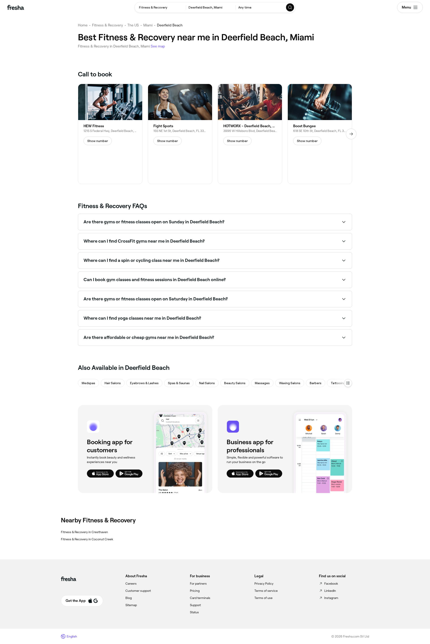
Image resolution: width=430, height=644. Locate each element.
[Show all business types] (348, 383)
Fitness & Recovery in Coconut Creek (87, 539)
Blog (128, 598)
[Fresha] (15, 7)
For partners (198, 583)
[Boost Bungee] (320, 134)
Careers (131, 583)
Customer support (138, 590)
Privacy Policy (263, 583)
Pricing (195, 590)
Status (194, 612)
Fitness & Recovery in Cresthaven (84, 532)
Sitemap (131, 605)
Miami (148, 25)
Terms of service (266, 590)
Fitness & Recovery (107, 25)
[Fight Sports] (180, 134)
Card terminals (200, 598)
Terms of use (263, 598)
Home (83, 25)
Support (195, 605)
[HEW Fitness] (110, 134)
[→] (351, 134)
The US (133, 25)
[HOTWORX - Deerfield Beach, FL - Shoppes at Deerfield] (250, 134)
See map (158, 46)
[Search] (290, 7)
